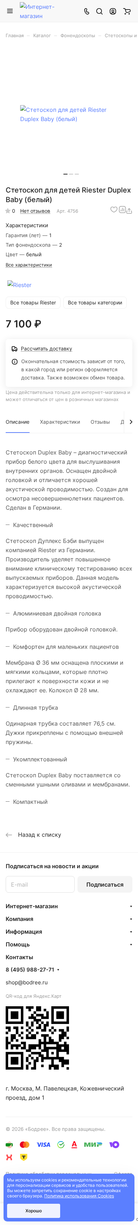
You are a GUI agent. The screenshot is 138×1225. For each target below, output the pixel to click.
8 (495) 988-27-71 (30, 970)
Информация (24, 931)
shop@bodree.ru (27, 982)
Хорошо (33, 1210)
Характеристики (60, 422)
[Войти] (113, 11)
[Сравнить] (122, 209)
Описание (17, 422)
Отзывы (100, 422)
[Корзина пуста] (127, 11)
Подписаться (104, 884)
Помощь (18, 944)
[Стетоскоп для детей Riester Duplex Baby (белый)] (71, 114)
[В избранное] (113, 209)
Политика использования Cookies (79, 1195)
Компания (19, 918)
